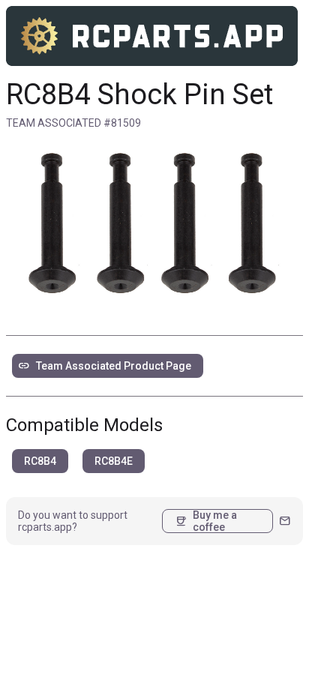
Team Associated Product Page (104, 365)
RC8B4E (113, 461)
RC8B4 (40, 461)
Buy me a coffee (206, 521)
